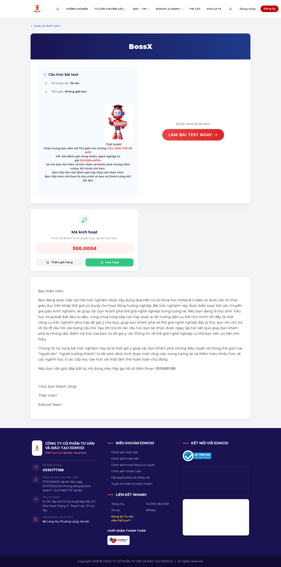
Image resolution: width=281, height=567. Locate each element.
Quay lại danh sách (47, 26)
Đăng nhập (248, 9)
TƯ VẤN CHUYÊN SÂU (109, 8)
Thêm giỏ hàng (62, 262)
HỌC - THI (140, 8)
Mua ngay (112, 262)
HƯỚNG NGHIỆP (77, 8)
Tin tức (195, 8)
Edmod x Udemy (168, 8)
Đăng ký (269, 8)
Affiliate (214, 8)
